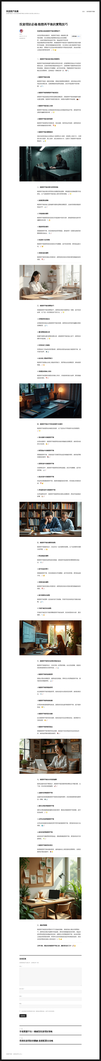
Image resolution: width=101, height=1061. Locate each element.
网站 (20, 1003)
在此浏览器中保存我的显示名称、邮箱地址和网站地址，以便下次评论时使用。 (38, 1011)
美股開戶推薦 (12, 11)
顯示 (79, 36)
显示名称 (22, 988)
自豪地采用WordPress (17, 1054)
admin (20, 34)
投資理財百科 (22, 38)
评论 (20, 966)
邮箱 (20, 996)
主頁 (83, 11)
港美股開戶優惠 (91, 11)
